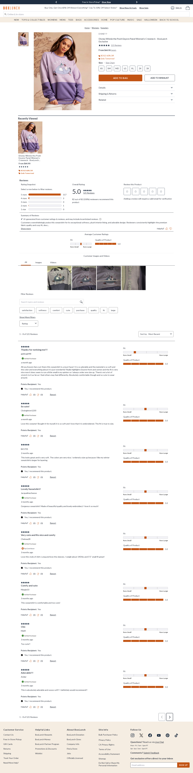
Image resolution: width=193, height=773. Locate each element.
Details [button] (113, 50)
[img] (132, 735)
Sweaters (104, 28)
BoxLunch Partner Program (47, 744)
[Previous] (56, 2)
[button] (177, 8)
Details (102, 87)
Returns (7, 749)
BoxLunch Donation (75, 735)
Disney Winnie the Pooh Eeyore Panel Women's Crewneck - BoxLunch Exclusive (30, 158)
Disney (102, 34)
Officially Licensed (75, 758)
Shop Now (109, 2)
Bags (79, 20)
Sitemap (102, 758)
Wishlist (38, 753)
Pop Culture (117, 20)
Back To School (169, 20)
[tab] (24, 40)
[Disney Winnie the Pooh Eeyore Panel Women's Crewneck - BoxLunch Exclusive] (30, 137)
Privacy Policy (105, 740)
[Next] (137, 2)
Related (102, 100)
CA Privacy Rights (106, 744)
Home (104, 20)
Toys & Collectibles (33, 20)
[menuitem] (188, 8)
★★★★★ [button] (23, 167)
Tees (70, 20)
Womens (52, 20)
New (16, 20)
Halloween (150, 20)
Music (130, 20)
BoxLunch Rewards (43, 735)
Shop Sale (143, 8)
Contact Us (8, 735)
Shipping (7, 753)
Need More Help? (11, 763)
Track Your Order (11, 758)
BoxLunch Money (42, 739)
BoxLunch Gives (74, 739)
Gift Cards (8, 744)
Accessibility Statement (109, 754)
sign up (183, 765)
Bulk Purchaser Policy (108, 735)
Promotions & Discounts (46, 749)
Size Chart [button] (110, 62)
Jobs (69, 753)
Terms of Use (104, 749)
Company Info (73, 744)
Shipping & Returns (107, 93)
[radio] (101, 68)
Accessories (91, 20)
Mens (63, 20)
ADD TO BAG (120, 78)
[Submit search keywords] (5, 14)
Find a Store (72, 749)
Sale (139, 20)
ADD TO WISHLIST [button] (159, 78)
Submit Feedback (151, 752)
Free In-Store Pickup (12, 739)
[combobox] (96, 14)
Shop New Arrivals (128, 8)
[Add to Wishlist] (40, 124)
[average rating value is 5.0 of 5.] (105, 45)
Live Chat (159, 742)
